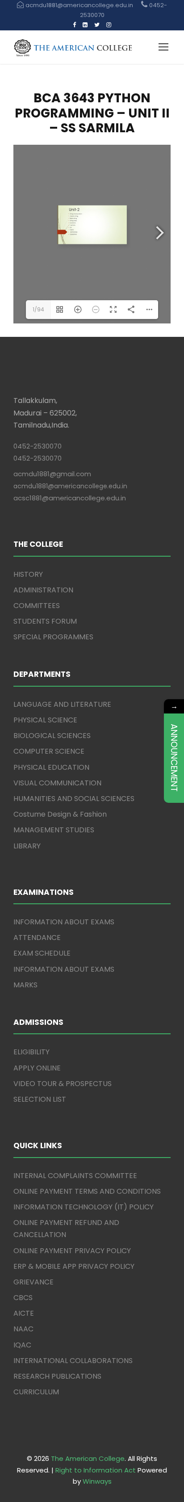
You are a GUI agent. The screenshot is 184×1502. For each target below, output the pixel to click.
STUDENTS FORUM (45, 621)
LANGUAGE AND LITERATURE (62, 704)
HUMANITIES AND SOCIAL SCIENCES (73, 798)
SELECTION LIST (39, 1099)
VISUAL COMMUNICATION (57, 783)
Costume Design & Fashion (60, 814)
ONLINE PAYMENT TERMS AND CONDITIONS (87, 1191)
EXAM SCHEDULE (42, 953)
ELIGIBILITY (31, 1052)
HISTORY (28, 574)
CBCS (23, 1297)
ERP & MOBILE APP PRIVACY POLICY (73, 1266)
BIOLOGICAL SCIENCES (52, 735)
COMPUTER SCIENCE (48, 751)
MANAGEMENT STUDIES (53, 830)
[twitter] (97, 25)
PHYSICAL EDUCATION (51, 767)
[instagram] (108, 25)
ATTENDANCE (37, 937)
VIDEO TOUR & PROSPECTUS (62, 1083)
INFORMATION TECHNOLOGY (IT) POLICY (83, 1207)
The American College (88, 1458)
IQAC (22, 1345)
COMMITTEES (36, 605)
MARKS (25, 985)
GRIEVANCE (33, 1282)
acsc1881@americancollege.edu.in (69, 498)
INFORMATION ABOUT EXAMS (63, 922)
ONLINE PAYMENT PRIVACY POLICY (72, 1251)
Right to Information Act (95, 1470)
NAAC (23, 1329)
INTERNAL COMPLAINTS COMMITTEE (75, 1176)
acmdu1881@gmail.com (52, 473)
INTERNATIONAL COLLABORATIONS (73, 1360)
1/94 (38, 309)
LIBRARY (27, 846)
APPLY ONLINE (37, 1068)
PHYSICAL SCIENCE (45, 720)
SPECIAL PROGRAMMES (53, 637)
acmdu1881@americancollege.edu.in (70, 486)
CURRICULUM (36, 1392)
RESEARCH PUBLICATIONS (57, 1376)
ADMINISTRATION (43, 590)
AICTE (23, 1313)
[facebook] (74, 25)
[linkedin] (85, 25)
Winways (97, 1481)
